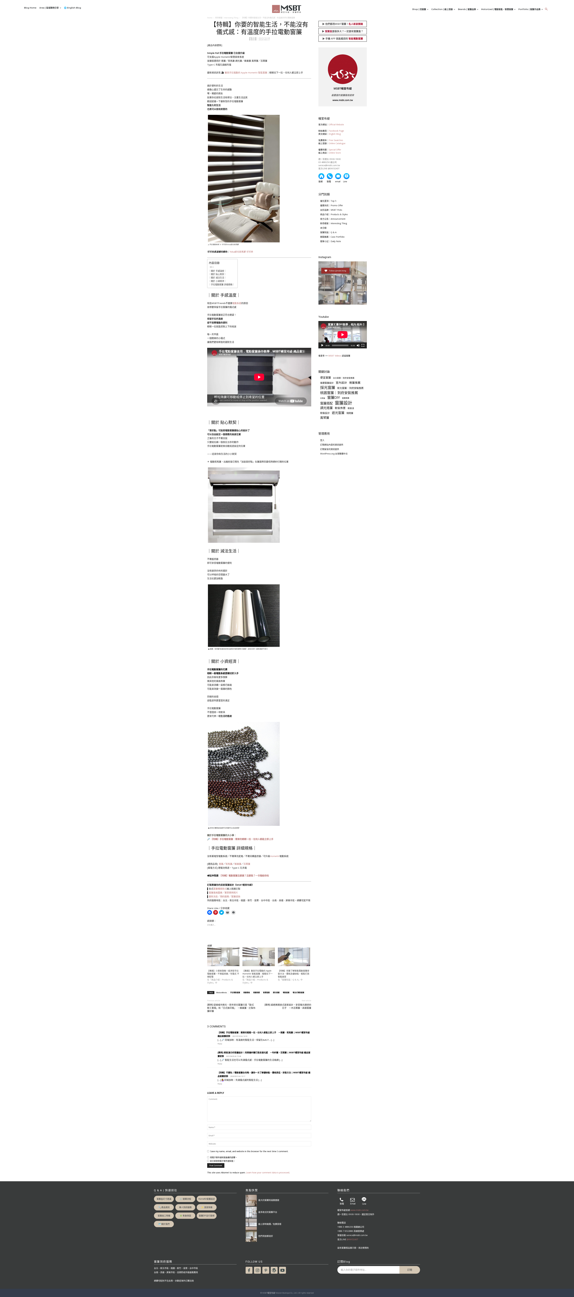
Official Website (336, 124)
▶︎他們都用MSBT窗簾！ (342, 24)
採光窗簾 (327, 387)
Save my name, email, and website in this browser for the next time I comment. (249, 1151)
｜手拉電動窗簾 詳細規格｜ (222, 284)
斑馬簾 (229, 863)
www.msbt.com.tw (359, 1210)
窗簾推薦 (345, 398)
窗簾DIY (333, 397)
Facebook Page (336, 130)
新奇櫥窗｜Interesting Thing (226, 17)
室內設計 (341, 382)
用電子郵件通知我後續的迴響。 (223, 1157)
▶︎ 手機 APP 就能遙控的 (342, 38)
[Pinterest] (265, 1270)
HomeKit (275, 856)
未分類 (323, 227)
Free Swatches (336, 140)
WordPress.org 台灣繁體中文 (334, 453)
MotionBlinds (221, 992)
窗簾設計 (343, 402)
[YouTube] (282, 1270)
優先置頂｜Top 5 (328, 200)
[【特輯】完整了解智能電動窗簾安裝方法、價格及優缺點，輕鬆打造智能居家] (294, 957)
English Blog (335, 133)
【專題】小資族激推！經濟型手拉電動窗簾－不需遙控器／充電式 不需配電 (223, 973)
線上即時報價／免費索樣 (269, 1224)
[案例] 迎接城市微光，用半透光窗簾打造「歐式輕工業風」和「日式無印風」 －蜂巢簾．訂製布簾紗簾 (231, 1007)
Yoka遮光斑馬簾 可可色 (241, 251)
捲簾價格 (246, 992)
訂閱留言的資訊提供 (329, 449)
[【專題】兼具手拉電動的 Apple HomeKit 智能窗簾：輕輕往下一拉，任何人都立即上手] (258, 957)
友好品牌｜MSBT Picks (331, 209)
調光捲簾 (276, 992)
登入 (322, 440)
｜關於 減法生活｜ (217, 277)
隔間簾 (349, 412)
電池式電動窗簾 (298, 992)
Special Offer (335, 149)
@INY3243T (352, 1239)
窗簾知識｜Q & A (328, 232)
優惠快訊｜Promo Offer (331, 205)
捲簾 (221, 863)
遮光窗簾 (338, 412)
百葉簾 (247, 863)
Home (209, 17)
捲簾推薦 (256, 992)
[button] (546, 9)
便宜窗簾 (325, 377)
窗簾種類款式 (220, 888)
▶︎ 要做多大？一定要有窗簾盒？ (342, 31)
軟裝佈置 (340, 408)
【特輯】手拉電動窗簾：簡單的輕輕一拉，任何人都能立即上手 (242, 839)
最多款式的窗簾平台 (267, 1212)
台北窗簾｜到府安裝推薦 (343, 378)
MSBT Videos (334, 355)
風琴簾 (324, 417)
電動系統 (236, 303)
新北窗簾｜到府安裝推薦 (350, 388)
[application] (342, 334)
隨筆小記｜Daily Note (330, 241)
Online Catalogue (337, 143)
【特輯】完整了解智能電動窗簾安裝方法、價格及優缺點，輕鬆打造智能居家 (293, 973)
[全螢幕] (362, 345)
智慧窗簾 (266, 992)
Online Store (335, 152)
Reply (220, 1044)
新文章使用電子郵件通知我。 (222, 1161)
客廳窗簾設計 (327, 382)
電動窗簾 (286, 992)
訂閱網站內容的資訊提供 (331, 444)
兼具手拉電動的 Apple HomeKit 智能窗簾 (246, 72)
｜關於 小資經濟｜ (217, 281)
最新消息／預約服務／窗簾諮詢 (224, 896)
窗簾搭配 (326, 403)
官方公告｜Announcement (332, 218)
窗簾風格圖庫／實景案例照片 (223, 892)
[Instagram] (257, 1270)
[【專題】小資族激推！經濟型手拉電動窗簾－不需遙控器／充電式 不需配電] (223, 957)
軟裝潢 (351, 408)
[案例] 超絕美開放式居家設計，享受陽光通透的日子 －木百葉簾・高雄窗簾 (288, 1006)
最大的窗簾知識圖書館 (268, 1200)
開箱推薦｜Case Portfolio (332, 236)
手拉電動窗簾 (235, 992)
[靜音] (358, 345)
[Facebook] (249, 1270)
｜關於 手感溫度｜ (217, 270)
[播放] (322, 345)
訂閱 (409, 1269)
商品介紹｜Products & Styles (334, 214)
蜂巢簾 (238, 863)
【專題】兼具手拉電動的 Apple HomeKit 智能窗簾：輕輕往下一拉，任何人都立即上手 (257, 973)
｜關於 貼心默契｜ (217, 274)
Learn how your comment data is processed (267, 1172)
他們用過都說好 (265, 1235)
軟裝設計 (325, 413)
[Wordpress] (274, 1270)
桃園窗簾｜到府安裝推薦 (339, 392)
